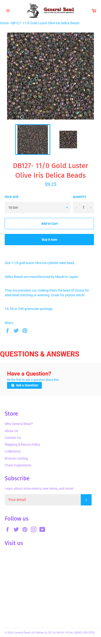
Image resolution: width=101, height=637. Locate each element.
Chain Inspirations (18, 465)
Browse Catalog (16, 458)
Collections (13, 451)
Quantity (79, 197)
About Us (11, 431)
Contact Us (13, 438)
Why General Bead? (19, 424)
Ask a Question (26, 385)
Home (4, 23)
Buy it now (49, 239)
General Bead (22, 632)
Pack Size (12, 197)
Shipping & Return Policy (22, 444)
